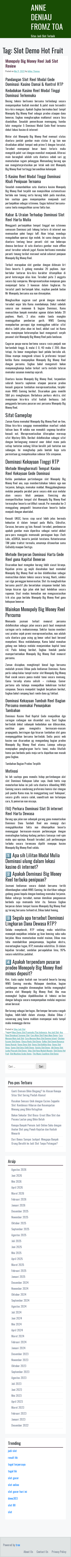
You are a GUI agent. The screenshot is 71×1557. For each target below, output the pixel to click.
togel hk (12, 1471)
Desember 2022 (19, 1425)
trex (18, 1545)
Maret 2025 (17, 1265)
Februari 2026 (18, 1199)
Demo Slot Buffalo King (41, 1044)
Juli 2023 (16, 1384)
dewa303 (13, 1498)
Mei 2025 (16, 1253)
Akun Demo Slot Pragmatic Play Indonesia (29, 1032)
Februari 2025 (18, 1271)
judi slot (12, 1451)
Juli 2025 (16, 1241)
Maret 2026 (17, 1193)
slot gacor (13, 1478)
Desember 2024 (20, 1283)
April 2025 (17, 1259)
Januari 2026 (18, 1205)
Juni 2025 (16, 1247)
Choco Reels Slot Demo (31, 1041)
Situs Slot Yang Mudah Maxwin (40, 1050)
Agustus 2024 (19, 1306)
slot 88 (12, 1505)
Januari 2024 (18, 1348)
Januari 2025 (18, 1277)
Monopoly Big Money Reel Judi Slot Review (31, 63)
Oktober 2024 (18, 1294)
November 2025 (19, 1217)
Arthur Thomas (34, 71)
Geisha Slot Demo (42, 1047)
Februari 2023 (18, 1413)
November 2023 (19, 1360)
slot (10, 1512)
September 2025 (20, 1229)
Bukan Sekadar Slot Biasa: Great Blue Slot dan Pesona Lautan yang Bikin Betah (35, 1117)
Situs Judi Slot (19, 1029)
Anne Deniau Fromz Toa (47, 17)
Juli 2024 (16, 1312)
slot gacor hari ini (17, 1492)
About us (28, 1552)
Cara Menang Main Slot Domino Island (41, 1038)
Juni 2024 (16, 1318)
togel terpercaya (17, 1464)
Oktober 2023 (18, 1366)
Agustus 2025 (18, 1235)
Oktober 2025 (18, 1223)
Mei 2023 (16, 1396)
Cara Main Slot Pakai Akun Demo (44, 1035)
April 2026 (17, 1187)
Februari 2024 (19, 1342)
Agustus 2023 (18, 1378)
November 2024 (19, 1288)
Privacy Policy (59, 1552)
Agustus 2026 (18, 1170)
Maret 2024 (17, 1336)
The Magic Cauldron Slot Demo (46, 1053)
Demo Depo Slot (24, 1044)
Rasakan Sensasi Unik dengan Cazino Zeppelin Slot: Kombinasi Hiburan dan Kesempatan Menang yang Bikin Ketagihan (35, 1105)
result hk (13, 1458)
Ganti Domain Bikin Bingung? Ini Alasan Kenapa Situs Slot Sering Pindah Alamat (36, 1093)
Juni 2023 (16, 1390)
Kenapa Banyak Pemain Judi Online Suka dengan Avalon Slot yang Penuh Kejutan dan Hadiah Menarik (36, 1129)
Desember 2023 (19, 1354)
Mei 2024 (16, 1324)
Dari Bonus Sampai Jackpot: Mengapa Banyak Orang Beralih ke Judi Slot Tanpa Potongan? (34, 1141)
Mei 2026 (16, 1181)
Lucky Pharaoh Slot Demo (16, 1050)
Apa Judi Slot (53, 1032)
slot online (13, 1485)
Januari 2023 (18, 1419)
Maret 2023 (17, 1407)
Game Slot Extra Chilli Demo (22, 1047)
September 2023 (20, 1372)
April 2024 (17, 1330)
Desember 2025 (19, 1211)
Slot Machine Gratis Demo (21, 1053)
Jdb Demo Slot (57, 1047)
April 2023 (17, 1401)
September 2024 (20, 1300)
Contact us (42, 1552)
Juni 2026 (16, 1175)
